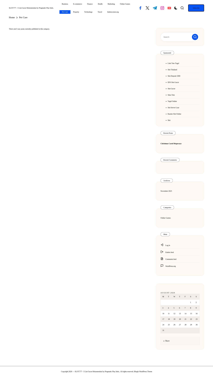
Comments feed (170, 259)
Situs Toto (171, 95)
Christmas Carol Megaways (171, 143)
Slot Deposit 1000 (174, 76)
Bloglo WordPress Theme (143, 371)
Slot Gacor (171, 89)
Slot (169, 120)
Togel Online (172, 101)
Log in (167, 245)
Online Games (166, 218)
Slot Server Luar (173, 108)
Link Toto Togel (173, 63)
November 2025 (166, 191)
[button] (196, 8)
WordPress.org (170, 266)
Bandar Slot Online (174, 114)
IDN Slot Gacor (173, 82)
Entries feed (169, 252)
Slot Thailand (172, 70)
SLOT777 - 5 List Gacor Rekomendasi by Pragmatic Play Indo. (31, 8)
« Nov (166, 340)
